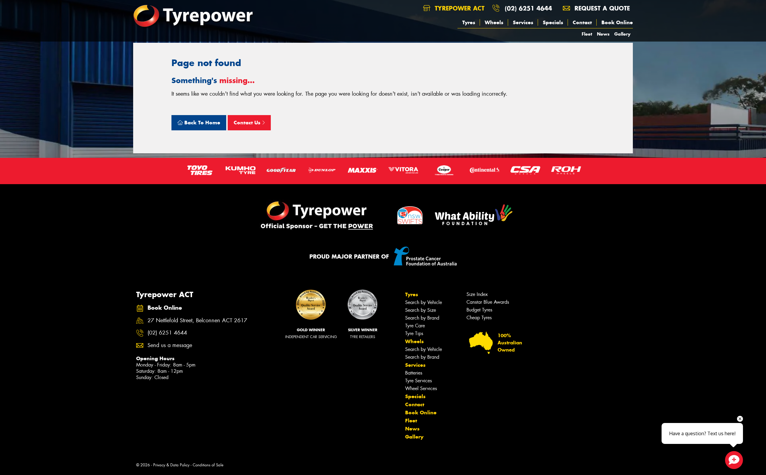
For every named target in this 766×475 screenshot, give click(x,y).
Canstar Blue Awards (487, 302)
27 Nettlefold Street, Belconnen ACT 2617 (197, 320)
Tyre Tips (414, 333)
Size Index (477, 294)
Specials (553, 22)
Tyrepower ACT (458, 8)
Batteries (413, 373)
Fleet (587, 34)
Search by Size (420, 310)
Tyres (468, 22)
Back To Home (201, 122)
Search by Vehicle (423, 302)
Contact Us (248, 122)
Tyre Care (415, 326)
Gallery (622, 34)
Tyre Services (418, 381)
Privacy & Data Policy (171, 465)
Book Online (617, 22)
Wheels (494, 22)
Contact (582, 22)
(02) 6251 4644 (528, 8)
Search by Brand (422, 318)
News (603, 34)
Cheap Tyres (479, 317)
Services (523, 22)
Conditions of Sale (208, 465)
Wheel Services (421, 388)
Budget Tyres (479, 310)
